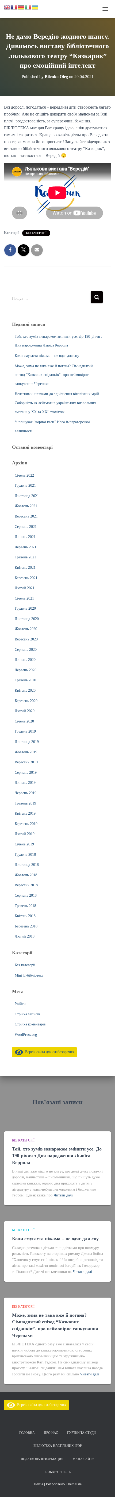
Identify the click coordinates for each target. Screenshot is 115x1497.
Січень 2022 (24, 475)
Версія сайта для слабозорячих (48, 1052)
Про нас (51, 1433)
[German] (21, 7)
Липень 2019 (25, 783)
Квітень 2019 (25, 813)
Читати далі (63, 1195)
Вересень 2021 (26, 516)
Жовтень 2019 (26, 752)
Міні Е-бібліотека (29, 975)
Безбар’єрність (58, 1472)
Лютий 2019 (24, 834)
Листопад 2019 (27, 742)
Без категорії (36, 233)
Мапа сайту (83, 1459)
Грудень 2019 (25, 731)
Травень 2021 (25, 557)
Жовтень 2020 (26, 629)
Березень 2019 (26, 824)
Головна (27, 1433)
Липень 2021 (25, 537)
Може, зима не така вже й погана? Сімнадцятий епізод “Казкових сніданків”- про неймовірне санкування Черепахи (54, 375)
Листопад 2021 (27, 496)
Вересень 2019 (26, 762)
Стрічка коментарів (30, 1024)
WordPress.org (26, 1035)
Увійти (20, 1004)
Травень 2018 (25, 906)
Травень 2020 (25, 680)
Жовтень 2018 (26, 875)
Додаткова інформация (42, 1459)
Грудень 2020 (25, 608)
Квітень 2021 (25, 568)
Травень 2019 (25, 803)
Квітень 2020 (25, 690)
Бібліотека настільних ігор (57, 1446)
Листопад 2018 (27, 865)
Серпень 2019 (26, 773)
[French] (14, 7)
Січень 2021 (24, 598)
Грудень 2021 (25, 485)
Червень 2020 (25, 670)
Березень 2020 (26, 701)
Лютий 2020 (24, 711)
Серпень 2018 (26, 895)
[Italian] (28, 7)
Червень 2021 (25, 547)
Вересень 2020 (26, 639)
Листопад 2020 (27, 619)
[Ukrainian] (35, 7)
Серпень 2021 (26, 527)
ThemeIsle (74, 1484)
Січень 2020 (24, 721)
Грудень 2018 (25, 855)
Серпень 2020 (26, 650)
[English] (7, 7)
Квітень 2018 (25, 916)
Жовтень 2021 (26, 506)
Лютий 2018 (24, 936)
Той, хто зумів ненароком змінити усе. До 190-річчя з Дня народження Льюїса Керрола (57, 1155)
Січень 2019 (24, 844)
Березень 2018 (26, 926)
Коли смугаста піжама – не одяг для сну (47, 356)
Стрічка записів (27, 1014)
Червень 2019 (25, 793)
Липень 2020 (25, 660)
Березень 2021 (26, 578)
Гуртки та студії (81, 1433)
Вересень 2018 (26, 885)
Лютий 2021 (24, 588)
